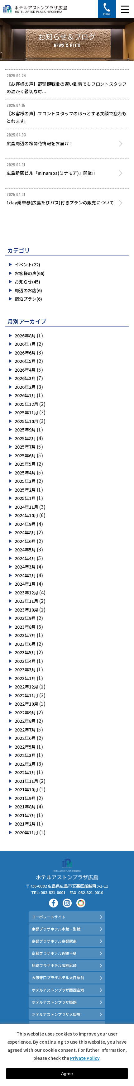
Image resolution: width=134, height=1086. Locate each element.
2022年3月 (25, 755)
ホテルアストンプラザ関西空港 (58, 990)
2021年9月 (25, 798)
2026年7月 (25, 344)
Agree (67, 1073)
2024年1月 (25, 584)
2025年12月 (26, 404)
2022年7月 (25, 729)
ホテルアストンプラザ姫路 (54, 1002)
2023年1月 (25, 678)
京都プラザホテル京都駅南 (54, 941)
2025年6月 (25, 455)
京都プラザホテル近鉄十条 (54, 953)
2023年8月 (25, 627)
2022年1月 (25, 772)
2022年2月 (25, 764)
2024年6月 (25, 541)
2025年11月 (26, 412)
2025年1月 (25, 498)
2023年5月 (25, 652)
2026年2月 (25, 387)
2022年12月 (26, 687)
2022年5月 (25, 747)
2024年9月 (25, 524)
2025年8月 (25, 438)
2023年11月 (26, 601)
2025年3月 (25, 481)
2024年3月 (25, 567)
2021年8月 (25, 806)
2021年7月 (25, 815)
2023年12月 (26, 592)
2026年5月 (25, 361)
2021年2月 (25, 824)
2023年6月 (25, 644)
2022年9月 (25, 712)
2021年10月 (26, 789)
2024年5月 (25, 549)
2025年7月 (25, 447)
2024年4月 (25, 558)
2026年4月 (25, 370)
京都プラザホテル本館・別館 (56, 928)
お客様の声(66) (30, 273)
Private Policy (84, 1058)
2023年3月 (25, 669)
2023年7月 (25, 635)
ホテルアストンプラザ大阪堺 (56, 1014)
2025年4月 (25, 472)
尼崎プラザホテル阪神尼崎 (54, 965)
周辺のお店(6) (28, 290)
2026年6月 (25, 353)
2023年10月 (26, 610)
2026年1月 (25, 395)
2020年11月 (26, 832)
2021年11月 (26, 781)
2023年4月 (25, 661)
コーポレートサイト (48, 916)
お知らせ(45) (27, 282)
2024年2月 (25, 575)
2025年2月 (25, 490)
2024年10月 (26, 515)
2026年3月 (25, 378)
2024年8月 (25, 532)
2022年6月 (25, 738)
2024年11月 (26, 507)
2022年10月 (26, 704)
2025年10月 (26, 421)
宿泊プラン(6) (28, 299)
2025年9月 (25, 429)
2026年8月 (25, 335)
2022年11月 (26, 695)
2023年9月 (25, 618)
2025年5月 (25, 464)
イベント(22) (27, 264)
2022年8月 (25, 721)
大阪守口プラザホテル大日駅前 (58, 977)
